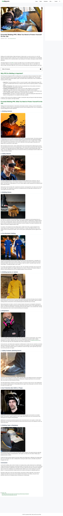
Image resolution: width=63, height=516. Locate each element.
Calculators (46, 1)
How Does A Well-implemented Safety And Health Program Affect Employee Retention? (15, 493)
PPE (12, 62)
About (36, 1)
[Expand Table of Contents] (40, 69)
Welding (3, 492)
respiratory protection (35, 340)
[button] (59, 1)
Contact (56, 1)
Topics (41, 1)
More (50, 1)
